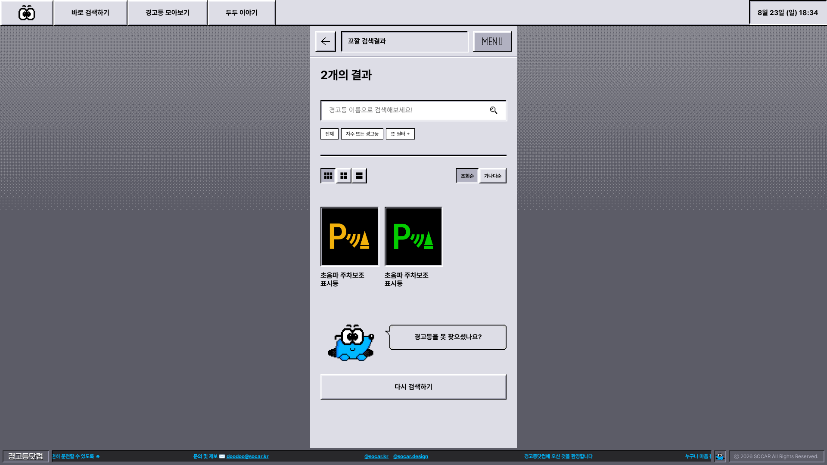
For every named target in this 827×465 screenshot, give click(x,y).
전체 (329, 134)
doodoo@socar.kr (242, 456)
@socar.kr (371, 456)
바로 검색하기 (90, 13)
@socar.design (405, 456)
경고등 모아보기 (168, 13)
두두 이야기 (242, 13)
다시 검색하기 (413, 387)
